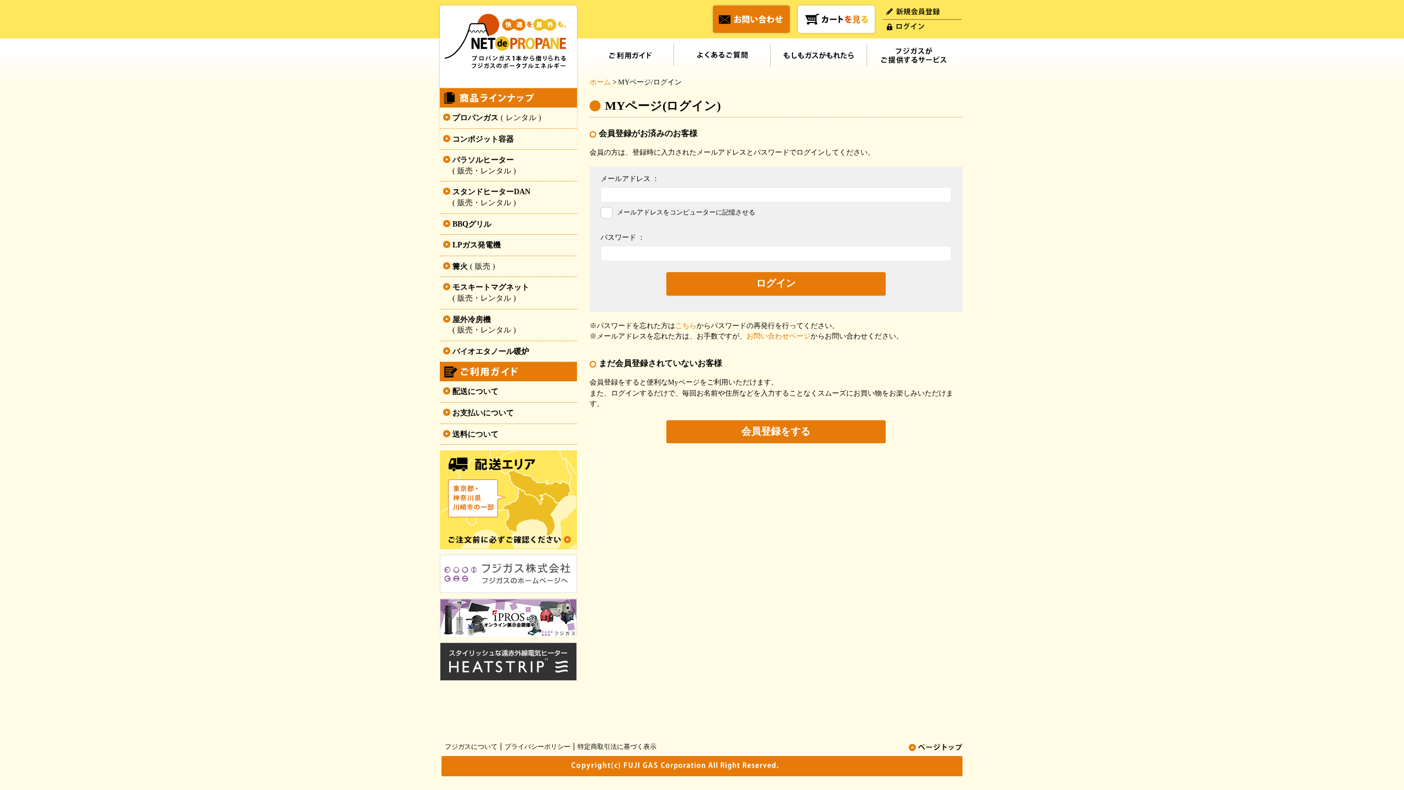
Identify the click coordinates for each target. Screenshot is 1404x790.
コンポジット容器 (483, 139)
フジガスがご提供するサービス (915, 55)
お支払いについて (483, 413)
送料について (475, 434)
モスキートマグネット (490, 292)
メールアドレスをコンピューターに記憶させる (686, 212)
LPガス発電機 (476, 245)
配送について (475, 391)
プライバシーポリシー (537, 747)
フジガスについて (471, 747)
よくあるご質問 (722, 55)
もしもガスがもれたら (819, 55)
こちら (686, 325)
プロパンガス (496, 118)
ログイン (776, 283)
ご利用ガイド (632, 55)
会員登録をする (776, 431)
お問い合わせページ (778, 336)
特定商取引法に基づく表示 (617, 747)
